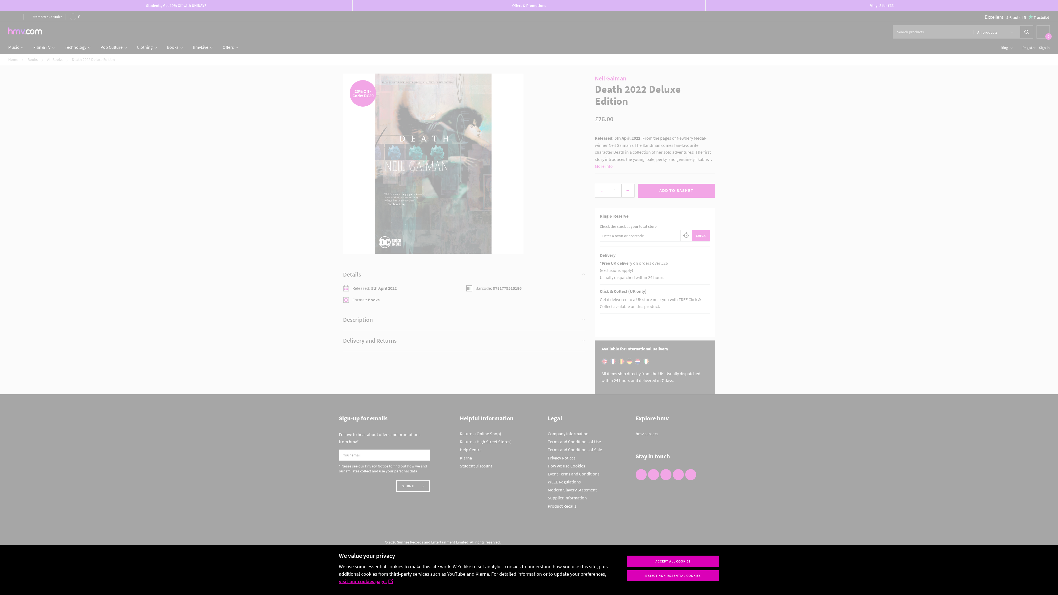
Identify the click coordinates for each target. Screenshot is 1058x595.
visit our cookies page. (363, 581)
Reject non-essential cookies (673, 576)
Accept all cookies (673, 561)
